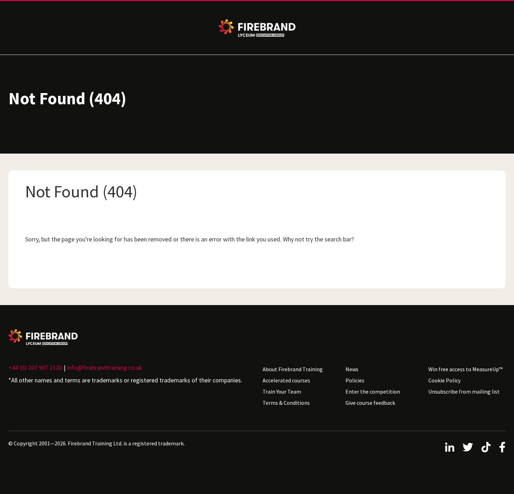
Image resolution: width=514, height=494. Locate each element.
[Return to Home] (129, 337)
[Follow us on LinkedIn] (449, 447)
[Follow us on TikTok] (486, 447)
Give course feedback (370, 402)
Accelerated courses (286, 380)
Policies (354, 380)
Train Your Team (282, 391)
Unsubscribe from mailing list (464, 391)
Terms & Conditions (286, 402)
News (351, 369)
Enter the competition (372, 391)
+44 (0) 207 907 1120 (35, 368)
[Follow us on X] (468, 447)
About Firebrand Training (293, 369)
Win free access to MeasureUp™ (465, 369)
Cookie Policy (444, 380)
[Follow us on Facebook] (502, 447)
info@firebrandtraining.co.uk (104, 368)
